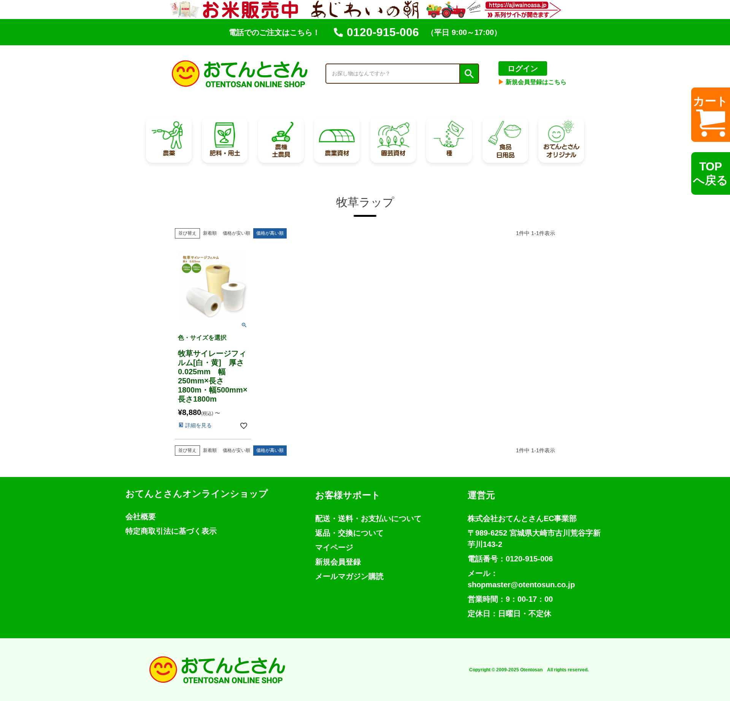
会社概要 (140, 516)
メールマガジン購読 (349, 576)
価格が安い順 (236, 233)
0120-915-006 (383, 32)
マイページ (334, 547)
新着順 (210, 233)
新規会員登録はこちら (532, 82)
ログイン (523, 68)
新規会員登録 (338, 562)
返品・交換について (349, 533)
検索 (468, 73)
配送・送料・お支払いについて (368, 518)
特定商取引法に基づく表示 (171, 531)
